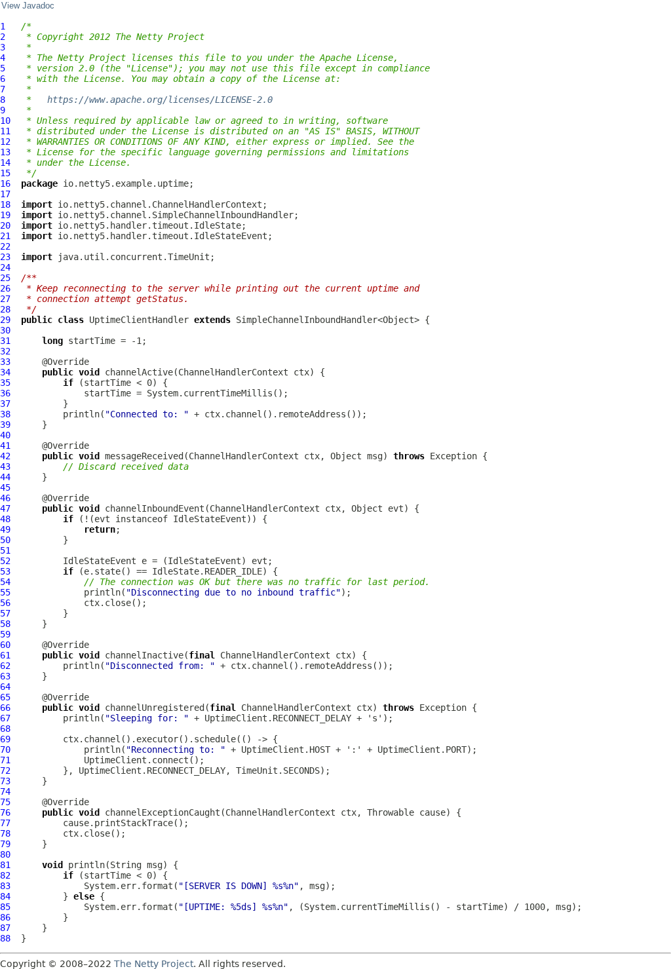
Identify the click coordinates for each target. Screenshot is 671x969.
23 (5, 257)
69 (5, 739)
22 (5, 246)
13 (5, 152)
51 (5, 550)
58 (5, 623)
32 (5, 351)
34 (5, 372)
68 (5, 728)
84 (5, 896)
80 (5, 854)
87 (5, 927)
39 (5, 424)
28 (5, 309)
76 (5, 812)
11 (5, 131)
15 (5, 173)
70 (5, 749)
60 (5, 644)
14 (5, 162)
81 (5, 865)
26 (5, 288)
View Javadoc (27, 5)
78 (5, 833)
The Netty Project (153, 964)
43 (5, 466)
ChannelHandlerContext (233, 372)
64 (5, 686)
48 (5, 519)
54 (5, 582)
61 (5, 655)
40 (5, 435)
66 (5, 707)
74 (5, 791)
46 (5, 498)
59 (5, 634)
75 (5, 802)
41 (5, 445)
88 (5, 938)
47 (5, 508)
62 (5, 665)
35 (5, 382)
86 (5, 917)
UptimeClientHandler (139, 319)
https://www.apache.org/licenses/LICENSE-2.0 (160, 99)
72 (5, 770)
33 (5, 361)
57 (5, 613)
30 (5, 330)
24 (5, 267)
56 (5, 603)
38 (5, 414)
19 (5, 215)
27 (5, 299)
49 (5, 529)
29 (5, 319)
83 (5, 886)
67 (5, 718)
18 (5, 204)
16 (5, 183)
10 (5, 120)
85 (5, 907)
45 (5, 487)
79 (5, 844)
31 (5, 340)
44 (5, 477)
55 (5, 592)
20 (5, 225)
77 (5, 823)
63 (5, 676)
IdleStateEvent (209, 519)
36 (5, 393)
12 (5, 141)
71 (5, 760)
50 (5, 540)
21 (5, 236)
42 (5, 456)
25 (5, 278)
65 (5, 697)
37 (5, 403)
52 (5, 561)
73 (5, 781)
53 (5, 571)
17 (5, 194)
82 (5, 875)
